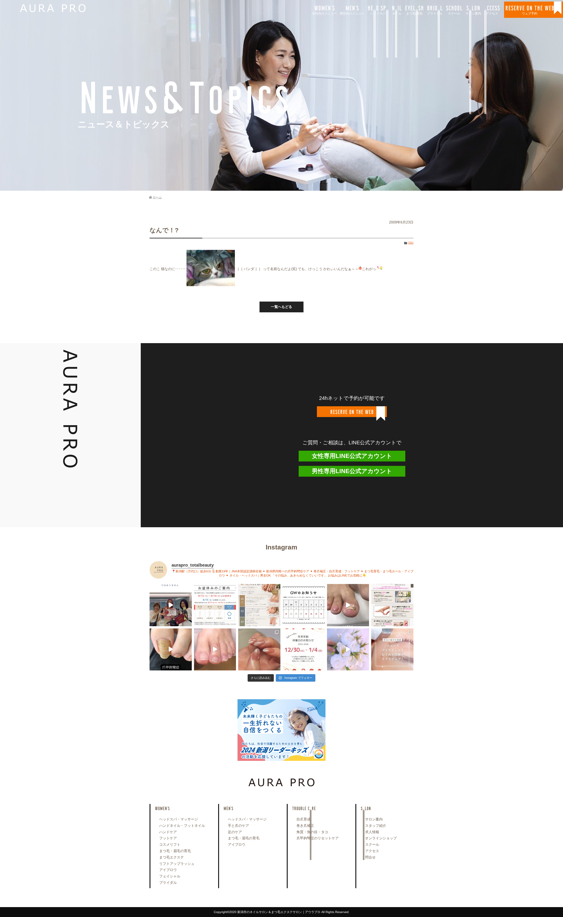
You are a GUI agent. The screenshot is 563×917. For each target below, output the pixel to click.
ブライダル (168, 882)
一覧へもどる (281, 307)
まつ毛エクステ (171, 857)
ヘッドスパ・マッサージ (178, 819)
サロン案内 (374, 819)
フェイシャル (169, 876)
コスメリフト (169, 844)
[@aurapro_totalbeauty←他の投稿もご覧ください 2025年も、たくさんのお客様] (304, 649)
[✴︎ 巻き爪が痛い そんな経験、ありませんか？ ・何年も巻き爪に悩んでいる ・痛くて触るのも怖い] (348, 605)
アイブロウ (168, 870)
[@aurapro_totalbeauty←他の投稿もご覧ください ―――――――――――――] (392, 649)
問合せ (370, 857)
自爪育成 (303, 819)
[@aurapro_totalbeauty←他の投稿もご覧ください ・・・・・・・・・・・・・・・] (392, 605)
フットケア (168, 838)
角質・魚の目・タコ (312, 832)
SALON (473, 9)
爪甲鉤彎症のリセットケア (317, 838)
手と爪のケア (238, 825)
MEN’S (352, 9)
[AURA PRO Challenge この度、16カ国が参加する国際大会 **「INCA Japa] (171, 605)
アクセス (372, 851)
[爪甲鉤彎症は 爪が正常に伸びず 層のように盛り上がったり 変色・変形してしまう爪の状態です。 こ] (171, 649)
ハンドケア (168, 832)
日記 (410, 242)
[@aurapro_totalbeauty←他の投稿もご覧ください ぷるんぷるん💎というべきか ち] (259, 649)
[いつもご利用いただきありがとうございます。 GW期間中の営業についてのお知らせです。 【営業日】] (304, 605)
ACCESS (492, 9)
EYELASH (414, 9)
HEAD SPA (378, 9)
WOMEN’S (324, 9)
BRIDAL (435, 9)
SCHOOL (454, 9)
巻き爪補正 (305, 825)
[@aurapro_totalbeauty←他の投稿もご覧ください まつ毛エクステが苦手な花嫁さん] (348, 649)
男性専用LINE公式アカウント (352, 471)
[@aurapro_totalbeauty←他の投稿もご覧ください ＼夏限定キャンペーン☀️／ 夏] (259, 605)
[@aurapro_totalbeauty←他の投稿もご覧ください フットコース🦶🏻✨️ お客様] (215, 649)
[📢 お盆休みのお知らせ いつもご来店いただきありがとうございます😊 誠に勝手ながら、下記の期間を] (215, 605)
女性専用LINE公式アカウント (352, 456)
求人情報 (372, 832)
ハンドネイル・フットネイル (182, 825)
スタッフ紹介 (375, 825)
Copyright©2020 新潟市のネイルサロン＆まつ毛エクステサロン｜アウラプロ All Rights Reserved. (281, 912)
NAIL (397, 9)
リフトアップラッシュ (176, 864)
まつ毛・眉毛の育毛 (175, 851)
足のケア (235, 832)
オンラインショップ (381, 838)
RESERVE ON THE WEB (529, 9)
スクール (372, 844)
